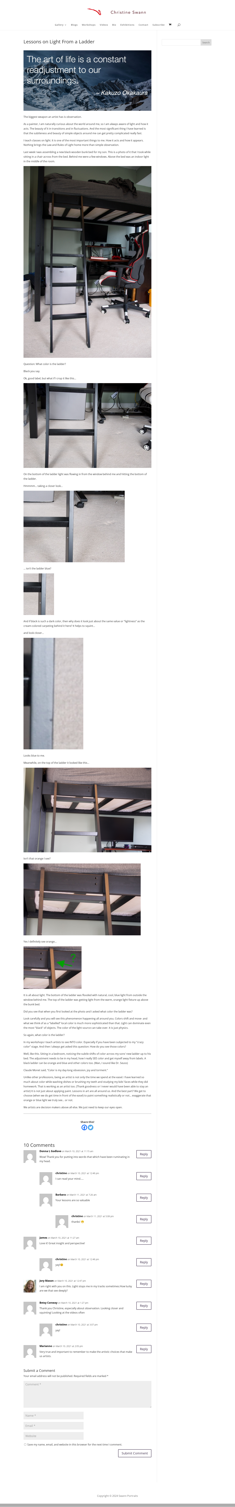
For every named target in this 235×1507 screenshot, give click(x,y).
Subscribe (159, 25)
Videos (104, 25)
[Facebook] (84, 1127)
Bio (114, 25)
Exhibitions (127, 25)
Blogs (74, 25)
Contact (143, 25)
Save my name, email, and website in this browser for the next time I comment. (74, 1444)
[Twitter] (90, 1127)
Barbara (60, 1194)
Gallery (59, 25)
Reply (144, 1154)
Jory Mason (46, 1280)
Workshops (89, 25)
